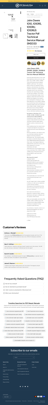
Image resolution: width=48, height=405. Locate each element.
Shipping (28, 48)
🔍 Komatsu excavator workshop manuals (34, 337)
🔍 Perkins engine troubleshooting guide (35, 327)
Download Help (6, 379)
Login (33, 364)
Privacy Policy (5, 376)
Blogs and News (6, 382)
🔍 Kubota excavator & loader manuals (15, 334)
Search (4, 364)
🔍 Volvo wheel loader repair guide (33, 334)
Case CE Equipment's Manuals (23, 374)
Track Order (34, 367)
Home (28, 14)
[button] (2, 5)
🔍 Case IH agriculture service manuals (34, 311)
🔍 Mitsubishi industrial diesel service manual (14, 327)
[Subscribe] (33, 357)
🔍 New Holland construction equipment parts (34, 314)
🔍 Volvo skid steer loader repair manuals (14, 317)
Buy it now (36, 57)
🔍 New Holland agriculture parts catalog (13, 314)
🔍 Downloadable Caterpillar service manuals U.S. (24, 340)
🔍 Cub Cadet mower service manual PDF (34, 317)
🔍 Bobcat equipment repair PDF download (14, 337)
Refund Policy (5, 374)
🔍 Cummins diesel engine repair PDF (35, 324)
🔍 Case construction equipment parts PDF (14, 311)
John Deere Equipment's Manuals (22, 365)
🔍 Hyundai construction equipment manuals (14, 324)
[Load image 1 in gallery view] (5, 36)
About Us (5, 367)
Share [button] (29, 220)
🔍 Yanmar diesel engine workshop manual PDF (13, 330)
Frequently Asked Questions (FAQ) (8, 371)
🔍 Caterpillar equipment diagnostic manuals (35, 330)
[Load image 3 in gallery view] (16, 36)
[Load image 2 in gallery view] (10, 36)
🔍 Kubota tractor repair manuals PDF (13, 321)
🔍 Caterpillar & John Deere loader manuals (33, 321)
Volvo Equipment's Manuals (22, 368)
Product (32, 14)
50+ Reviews (38, 51)
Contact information (41, 402)
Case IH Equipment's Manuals (23, 371)
